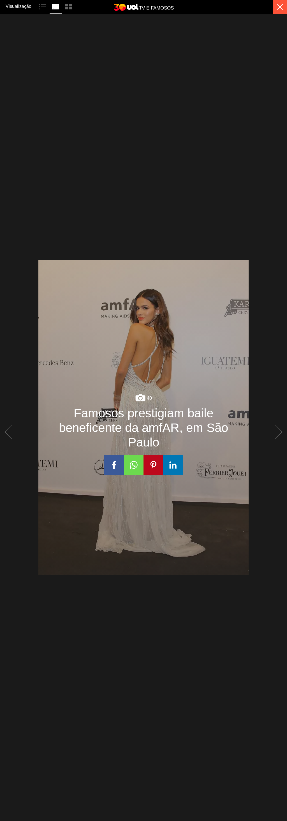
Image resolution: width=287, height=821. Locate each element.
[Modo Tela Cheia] (56, 6)
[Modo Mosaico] (68, 6)
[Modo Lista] (43, 6)
